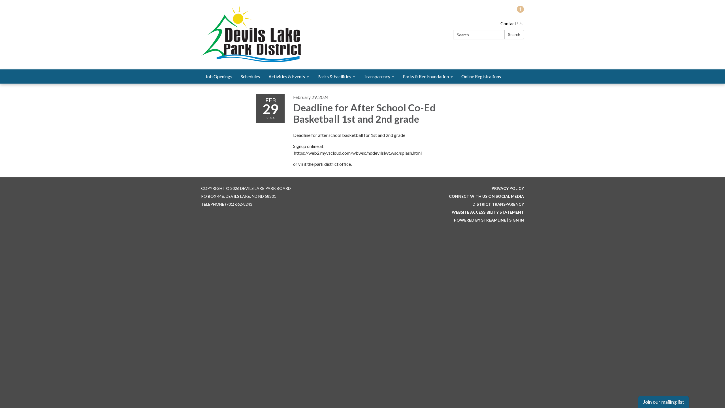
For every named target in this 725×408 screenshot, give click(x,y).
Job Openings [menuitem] (218, 76)
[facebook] (520, 11)
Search (514, 34)
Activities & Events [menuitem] (286, 76)
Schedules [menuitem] (250, 76)
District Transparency (498, 204)
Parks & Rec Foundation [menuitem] (426, 76)
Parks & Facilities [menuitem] (334, 76)
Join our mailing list (663, 402)
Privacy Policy (508, 188)
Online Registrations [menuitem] (481, 76)
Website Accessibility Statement (488, 212)
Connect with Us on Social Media (486, 196)
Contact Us (511, 23)
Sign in (516, 220)
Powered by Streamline (480, 220)
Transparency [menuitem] (377, 76)
